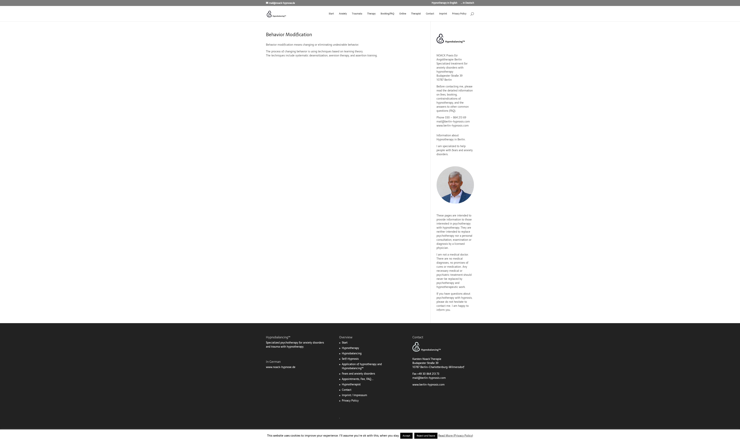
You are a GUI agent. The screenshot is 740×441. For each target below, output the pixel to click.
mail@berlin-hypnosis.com (453, 121)
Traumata (357, 14)
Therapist (416, 14)
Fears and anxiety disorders (358, 373)
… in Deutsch (467, 3)
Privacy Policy (459, 14)
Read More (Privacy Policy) (455, 435)
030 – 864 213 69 (455, 117)
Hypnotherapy (350, 348)
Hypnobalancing (352, 353)
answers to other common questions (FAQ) (452, 109)
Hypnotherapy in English (444, 3)
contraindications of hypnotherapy (448, 100)
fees (443, 94)
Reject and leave (426, 436)
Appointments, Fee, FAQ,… (357, 379)
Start (331, 14)
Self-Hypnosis (350, 359)
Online (402, 14)
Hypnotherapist (351, 384)
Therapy (371, 14)
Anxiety (343, 14)
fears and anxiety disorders (454, 152)
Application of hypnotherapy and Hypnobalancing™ (362, 366)
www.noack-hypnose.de (280, 367)
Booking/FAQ (387, 14)
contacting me (454, 86)
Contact (430, 14)
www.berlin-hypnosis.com (452, 125)
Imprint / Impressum (354, 395)
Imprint (443, 14)
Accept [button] (406, 436)
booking (452, 94)
